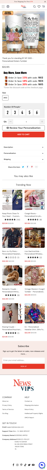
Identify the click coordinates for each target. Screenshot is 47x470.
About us (5, 401)
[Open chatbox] (42, 465)
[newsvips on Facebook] (13, 465)
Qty (5, 122)
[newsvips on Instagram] (17, 465)
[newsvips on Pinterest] (21, 465)
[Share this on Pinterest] (32, 166)
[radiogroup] (23, 112)
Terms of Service (8, 409)
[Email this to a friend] (36, 166)
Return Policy (29, 409)
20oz (5, 98)
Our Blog (5, 413)
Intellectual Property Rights (34, 413)
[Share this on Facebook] (27, 166)
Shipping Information (32, 405)
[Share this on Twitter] (23, 166)
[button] (23, 107)
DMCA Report (29, 418)
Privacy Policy (7, 405)
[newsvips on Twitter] (29, 465)
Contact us (28, 401)
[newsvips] (23, 6)
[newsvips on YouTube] (33, 465)
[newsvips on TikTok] (25, 465)
